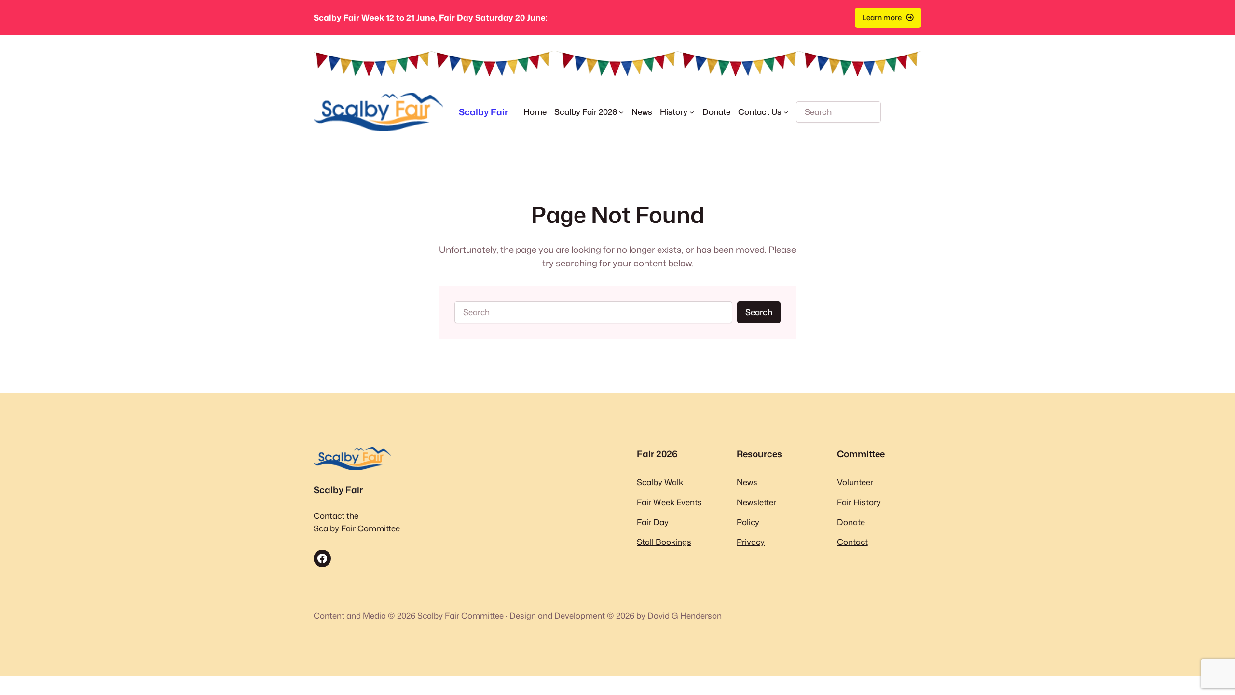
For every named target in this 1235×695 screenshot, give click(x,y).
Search (758, 312)
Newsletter (756, 502)
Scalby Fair (483, 112)
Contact (852, 541)
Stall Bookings (664, 541)
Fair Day (653, 522)
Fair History (859, 502)
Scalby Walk (660, 481)
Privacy (751, 541)
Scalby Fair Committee (357, 528)
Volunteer (855, 481)
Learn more (882, 17)
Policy (748, 522)
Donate (851, 522)
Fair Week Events (669, 502)
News (747, 481)
